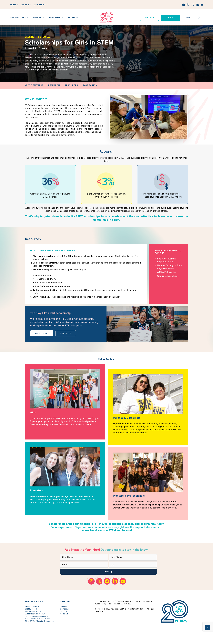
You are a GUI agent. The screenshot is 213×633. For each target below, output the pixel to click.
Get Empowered (32, 606)
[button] (183, 5)
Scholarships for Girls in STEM (37, 618)
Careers (63, 606)
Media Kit (64, 614)
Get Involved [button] (18, 17)
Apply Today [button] (42, 333)
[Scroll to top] (207, 627)
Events (37, 17)
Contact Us (64, 609)
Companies (40, 4)
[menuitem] (14, 5)
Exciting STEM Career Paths (36, 616)
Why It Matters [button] (34, 85)
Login (187, 17)
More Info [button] (65, 333)
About (71, 17)
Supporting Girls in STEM (35, 614)
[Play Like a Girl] (106, 17)
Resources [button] (71, 85)
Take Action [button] (90, 85)
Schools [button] (25, 4)
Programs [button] (55, 17)
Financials (64, 611)
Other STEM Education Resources (39, 621)
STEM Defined (31, 609)
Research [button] (54, 85)
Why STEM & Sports (33, 611)
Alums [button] (13, 4)
